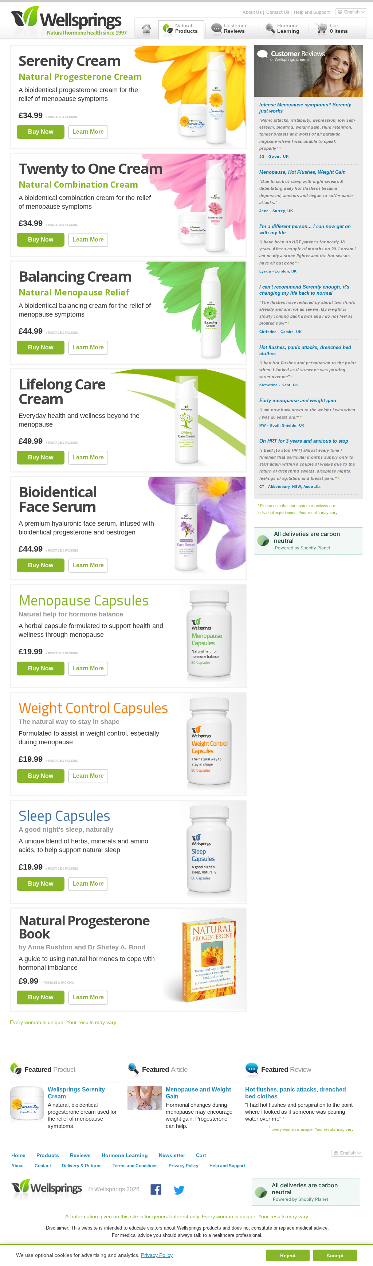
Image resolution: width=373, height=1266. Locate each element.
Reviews (80, 1155)
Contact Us (278, 12)
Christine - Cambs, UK (280, 332)
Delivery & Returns (82, 1165)
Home (18, 1155)
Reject (288, 1255)
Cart (201, 1155)
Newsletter (172, 1155)
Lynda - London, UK (278, 271)
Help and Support (312, 12)
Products (47, 1155)
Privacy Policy (184, 1165)
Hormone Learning (125, 1155)
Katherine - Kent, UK (278, 385)
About (17, 1165)
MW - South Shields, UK (282, 425)
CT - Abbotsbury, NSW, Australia (290, 487)
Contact (43, 1165)
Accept (335, 1255)
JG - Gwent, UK (273, 156)
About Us (252, 12)
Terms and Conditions (135, 1165)
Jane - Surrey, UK (276, 211)
